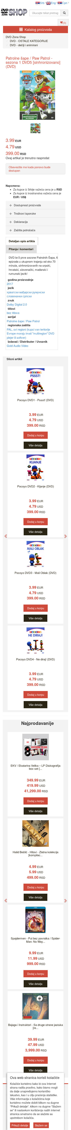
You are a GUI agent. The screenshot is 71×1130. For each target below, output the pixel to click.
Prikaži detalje (20, 1125)
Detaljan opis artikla (22, 241)
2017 (10, 284)
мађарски (25, 292)
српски (27, 296)
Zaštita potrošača (24, 230)
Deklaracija (21, 222)
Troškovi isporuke (25, 213)
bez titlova (13, 313)
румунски (38, 292)
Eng (53, 3)
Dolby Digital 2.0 (17, 304)
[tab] (35, 205)
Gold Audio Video (17, 346)
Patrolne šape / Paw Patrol (23, 321)
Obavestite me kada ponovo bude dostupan (29, 168)
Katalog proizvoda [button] (38, 29)
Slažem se (41, 1125)
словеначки (15, 296)
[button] (4, 534)
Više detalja (35, 445)
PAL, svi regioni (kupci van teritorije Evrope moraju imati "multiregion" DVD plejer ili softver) (30, 333)
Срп (64, 3)
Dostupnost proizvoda (27, 205)
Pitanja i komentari (21, 249)
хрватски (13, 292)
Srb (42, 3)
